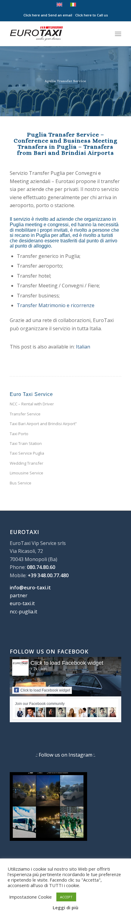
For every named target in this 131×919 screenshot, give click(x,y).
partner (18, 595)
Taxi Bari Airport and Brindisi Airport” (43, 423)
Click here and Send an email (47, 15)
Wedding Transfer (26, 463)
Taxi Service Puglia (27, 453)
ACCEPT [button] (66, 897)
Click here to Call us (91, 15)
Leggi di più (65, 907)
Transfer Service (25, 414)
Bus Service (20, 483)
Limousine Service (26, 473)
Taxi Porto (19, 433)
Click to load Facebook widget (66, 663)
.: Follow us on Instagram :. (65, 754)
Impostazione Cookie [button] (30, 897)
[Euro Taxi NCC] (54, 34)
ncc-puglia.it (23, 611)
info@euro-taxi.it (30, 587)
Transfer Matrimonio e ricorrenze (55, 305)
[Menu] (118, 33)
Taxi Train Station (26, 443)
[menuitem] (118, 33)
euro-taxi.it (22, 603)
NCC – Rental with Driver (32, 404)
